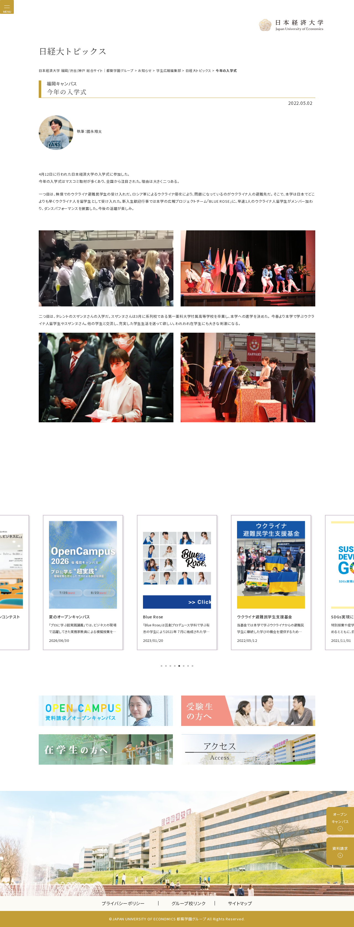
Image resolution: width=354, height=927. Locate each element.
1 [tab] (162, 666)
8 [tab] (193, 666)
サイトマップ (240, 903)
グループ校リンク (193, 903)
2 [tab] (166, 666)
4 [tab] (175, 666)
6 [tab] (184, 666)
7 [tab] (188, 666)
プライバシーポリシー (123, 903)
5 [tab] (179, 666)
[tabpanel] (83, 582)
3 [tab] (171, 666)
